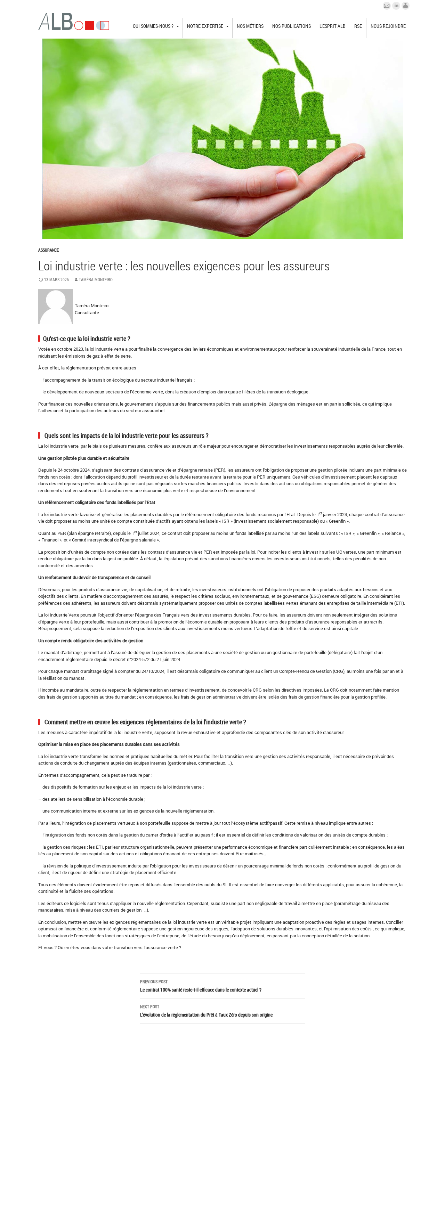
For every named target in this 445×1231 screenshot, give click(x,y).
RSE (358, 26)
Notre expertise (205, 26)
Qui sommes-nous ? (153, 26)
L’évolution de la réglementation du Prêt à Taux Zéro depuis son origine (206, 1011)
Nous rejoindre (388, 26)
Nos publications (291, 26)
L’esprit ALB (332, 26)
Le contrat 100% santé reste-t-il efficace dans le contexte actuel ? (200, 986)
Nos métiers (250, 26)
